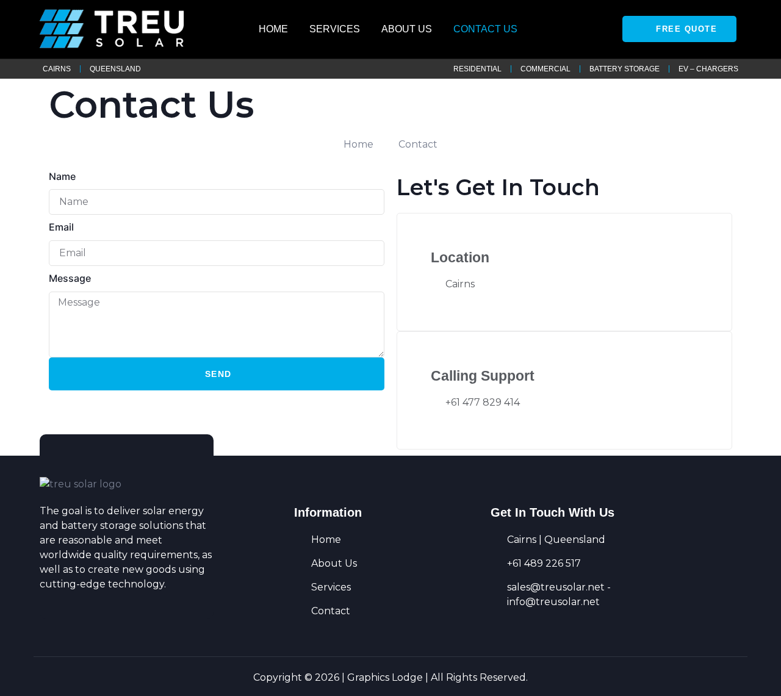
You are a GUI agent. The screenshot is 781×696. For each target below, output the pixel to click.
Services (334, 29)
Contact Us (485, 29)
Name (62, 176)
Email (61, 227)
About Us (406, 29)
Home (273, 29)
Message (70, 278)
